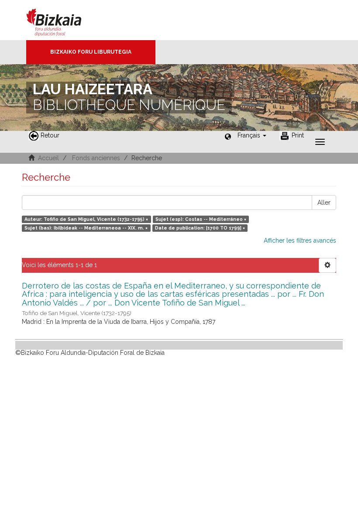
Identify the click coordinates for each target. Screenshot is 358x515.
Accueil (48, 157)
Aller (323, 202)
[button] (252, 135)
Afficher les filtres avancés (300, 240)
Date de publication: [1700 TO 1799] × (200, 227)
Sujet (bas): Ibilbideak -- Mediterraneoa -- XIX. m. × (86, 227)
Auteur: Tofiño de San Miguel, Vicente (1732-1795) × (86, 219)
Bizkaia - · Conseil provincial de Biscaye (63, 20)
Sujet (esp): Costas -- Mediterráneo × (200, 219)
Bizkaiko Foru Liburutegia (90, 52)
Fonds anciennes (96, 157)
